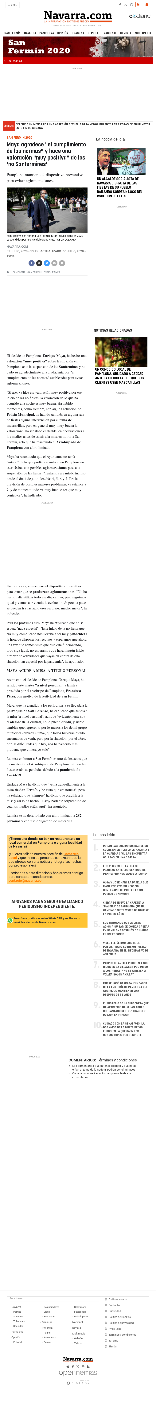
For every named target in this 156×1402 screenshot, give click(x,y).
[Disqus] (108, 1134)
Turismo (113, 1340)
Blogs (47, 1311)
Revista (125, 33)
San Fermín (12, 33)
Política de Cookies (120, 1317)
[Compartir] (31, 263)
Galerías (78, 1338)
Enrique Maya (52, 272)
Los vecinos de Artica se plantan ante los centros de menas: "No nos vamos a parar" (125, 870)
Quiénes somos (118, 1299)
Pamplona (46, 33)
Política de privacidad (121, 1323)
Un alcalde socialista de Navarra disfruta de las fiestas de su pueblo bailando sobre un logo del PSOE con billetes (119, 187)
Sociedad (18, 1326)
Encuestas (49, 1316)
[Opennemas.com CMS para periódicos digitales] (78, 1376)
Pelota (47, 1342)
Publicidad (115, 1311)
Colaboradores (51, 1307)
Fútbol (47, 1332)
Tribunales (19, 1321)
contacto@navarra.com (27, 881)
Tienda (113, 1346)
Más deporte (81, 1316)
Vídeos (78, 1343)
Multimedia (143, 33)
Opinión (62, 33)
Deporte (94, 33)
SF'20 (7, 60)
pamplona (19, 272)
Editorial (17, 1342)
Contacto (114, 1305)
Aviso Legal (115, 1329)
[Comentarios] (62, 263)
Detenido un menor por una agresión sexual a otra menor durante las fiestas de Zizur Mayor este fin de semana (83, 126)
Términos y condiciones (117, 1060)
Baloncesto (50, 1337)
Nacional (110, 33)
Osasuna (78, 33)
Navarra (30, 33)
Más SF (18, 60)
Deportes (47, 1328)
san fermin (34, 272)
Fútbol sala (80, 1311)
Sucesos (18, 1316)
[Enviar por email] (54, 263)
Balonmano (80, 1307)
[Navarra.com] (78, 15)
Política (17, 1311)
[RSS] (88, 1367)
